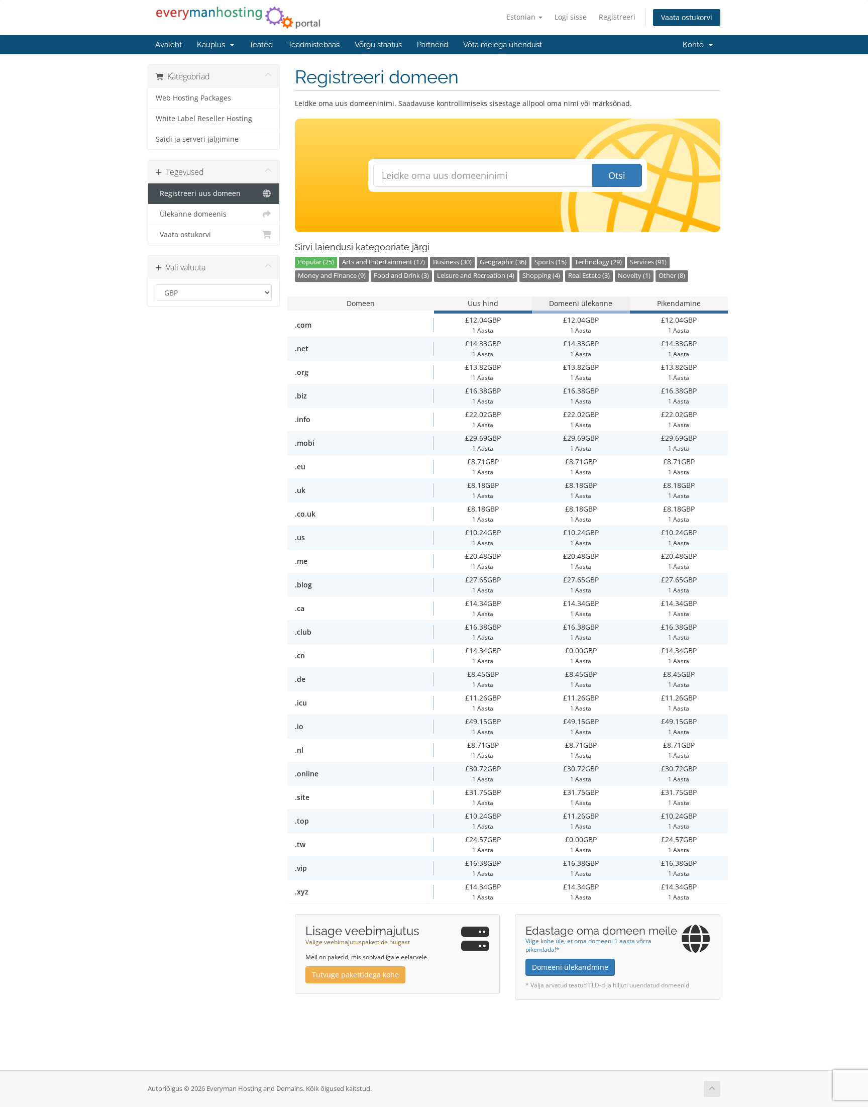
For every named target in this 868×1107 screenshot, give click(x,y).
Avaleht (168, 44)
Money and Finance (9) (332, 275)
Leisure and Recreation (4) (475, 275)
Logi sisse (571, 17)
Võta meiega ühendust (502, 44)
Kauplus (213, 44)
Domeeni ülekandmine (570, 967)
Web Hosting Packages (193, 98)
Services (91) (648, 262)
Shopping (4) (541, 275)
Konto (695, 44)
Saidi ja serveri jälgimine (197, 139)
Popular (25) (316, 262)
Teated (261, 44)
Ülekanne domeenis (191, 214)
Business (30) (452, 262)
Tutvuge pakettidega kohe (355, 974)
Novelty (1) (634, 275)
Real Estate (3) (589, 275)
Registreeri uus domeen (198, 193)
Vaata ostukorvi (686, 17)
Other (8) (672, 275)
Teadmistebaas (314, 44)
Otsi (616, 175)
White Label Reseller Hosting (204, 118)
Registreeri (617, 17)
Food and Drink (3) (401, 275)
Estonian (521, 17)
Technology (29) (598, 262)
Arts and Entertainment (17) (383, 262)
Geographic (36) (503, 262)
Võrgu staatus (378, 44)
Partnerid (432, 44)
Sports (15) (550, 262)
